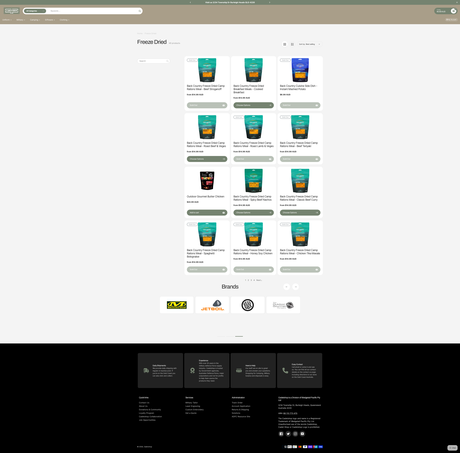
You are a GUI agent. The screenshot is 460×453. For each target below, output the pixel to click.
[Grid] (285, 44)
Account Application (241, 406)
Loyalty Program (146, 413)
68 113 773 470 (290, 413)
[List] (292, 44)
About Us (143, 406)
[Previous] (190, 2)
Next (258, 280)
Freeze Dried (150, 33)
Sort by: (302, 44)
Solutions (236, 413)
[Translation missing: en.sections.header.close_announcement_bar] (457, 2)
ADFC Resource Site (241, 416)
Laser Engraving (192, 406)
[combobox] (153, 61)
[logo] (177, 305)
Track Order (237, 402)
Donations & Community (150, 409)
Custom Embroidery (194, 409)
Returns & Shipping (240, 409)
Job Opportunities (147, 420)
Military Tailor (191, 402)
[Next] (269, 2)
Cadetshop (148, 447)
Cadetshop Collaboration (150, 416)
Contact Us (144, 402)
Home (140, 33)
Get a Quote (190, 413)
